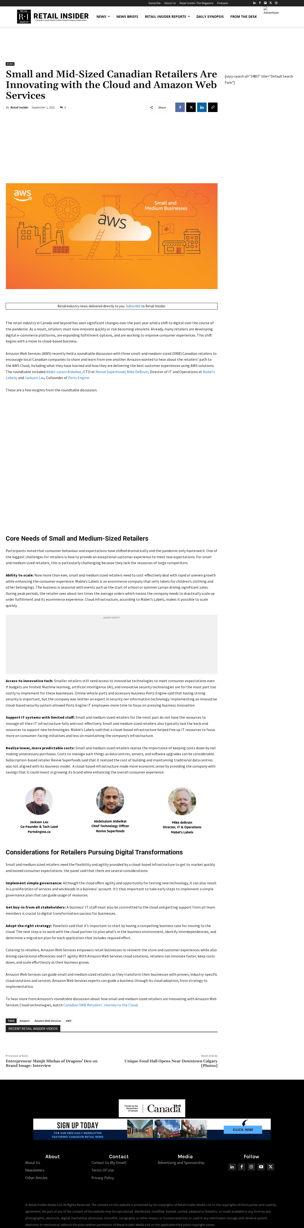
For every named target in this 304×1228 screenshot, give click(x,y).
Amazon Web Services (47, 1020)
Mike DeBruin (137, 371)
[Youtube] (261, 1167)
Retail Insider (19, 107)
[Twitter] (270, 3)
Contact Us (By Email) (108, 1162)
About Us (32, 1162)
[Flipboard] (265, 3)
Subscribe (133, 306)
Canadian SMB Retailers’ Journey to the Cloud (100, 1005)
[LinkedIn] (254, 3)
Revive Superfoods (110, 371)
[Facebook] (260, 3)
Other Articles (36, 1177)
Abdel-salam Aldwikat (64, 371)
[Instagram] (276, 3)
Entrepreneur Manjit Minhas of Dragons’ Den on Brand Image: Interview (52, 1063)
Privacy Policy (102, 1177)
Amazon (24, 1020)
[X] (191, 107)
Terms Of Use (102, 1170)
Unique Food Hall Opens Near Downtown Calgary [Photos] (171, 1063)
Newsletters (34, 1170)
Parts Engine (78, 377)
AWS (68, 1020)
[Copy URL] (213, 107)
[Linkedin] (202, 107)
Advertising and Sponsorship (181, 1162)
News (10, 64)
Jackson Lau (34, 377)
